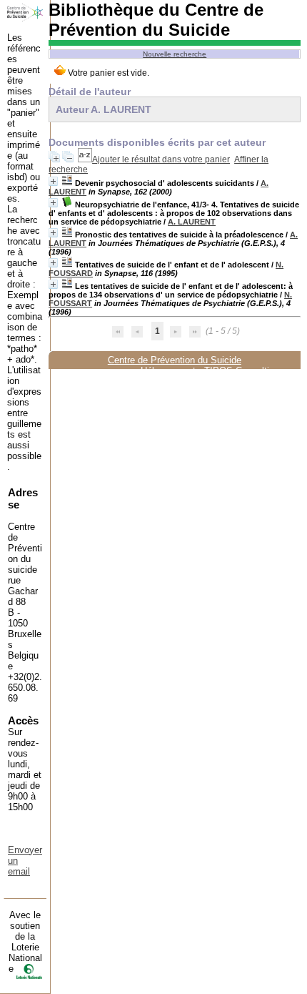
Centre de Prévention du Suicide (174, 360)
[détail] (53, 181)
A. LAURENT (192, 221)
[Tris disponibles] (85, 159)
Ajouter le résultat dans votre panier (161, 159)
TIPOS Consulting (241, 370)
